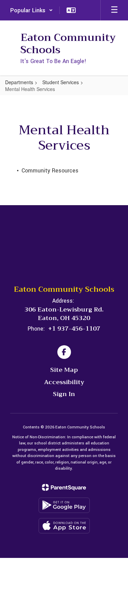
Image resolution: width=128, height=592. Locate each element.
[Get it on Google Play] (64, 505)
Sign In (64, 394)
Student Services (60, 82)
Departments (19, 82)
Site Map (64, 369)
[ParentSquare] (64, 487)
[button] (31, 10)
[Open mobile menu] (114, 10)
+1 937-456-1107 (74, 328)
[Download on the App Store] (64, 525)
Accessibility (64, 382)
